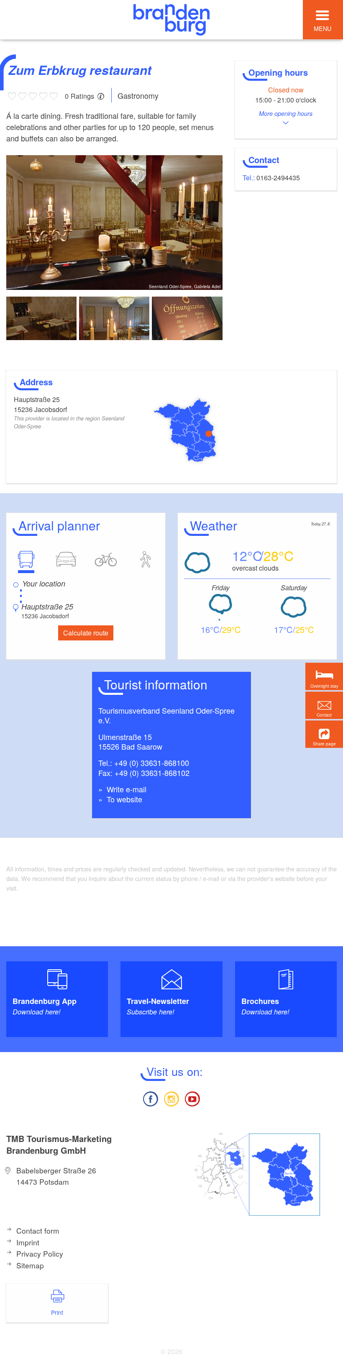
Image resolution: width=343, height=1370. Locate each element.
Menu (322, 28)
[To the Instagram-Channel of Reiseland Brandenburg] (171, 1098)
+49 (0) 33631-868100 (151, 762)
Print (57, 1312)
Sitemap (30, 1265)
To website (123, 799)
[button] (324, 734)
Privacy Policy (39, 1253)
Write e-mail (125, 789)
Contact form (37, 1230)
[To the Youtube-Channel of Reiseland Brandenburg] (192, 1098)
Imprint (27, 1242)
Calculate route (85, 633)
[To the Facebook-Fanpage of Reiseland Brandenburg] (150, 1098)
